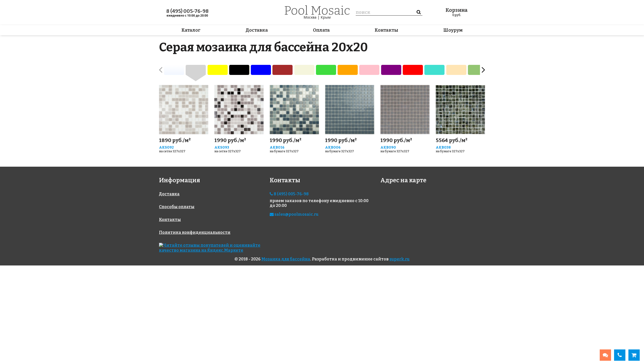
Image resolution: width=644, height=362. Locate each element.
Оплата (321, 30)
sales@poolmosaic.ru (296, 214)
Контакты (386, 30)
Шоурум (453, 30)
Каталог (190, 30)
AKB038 (443, 147)
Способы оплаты (176, 206)
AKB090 (388, 147)
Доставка (257, 30)
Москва (310, 17)
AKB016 (277, 147)
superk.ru (399, 259)
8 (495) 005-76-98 (187, 11)
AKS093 (221, 147)
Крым (326, 17)
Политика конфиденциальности (194, 232)
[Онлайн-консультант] (605, 355)
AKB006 (333, 147)
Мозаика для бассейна (285, 259)
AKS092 (166, 147)
